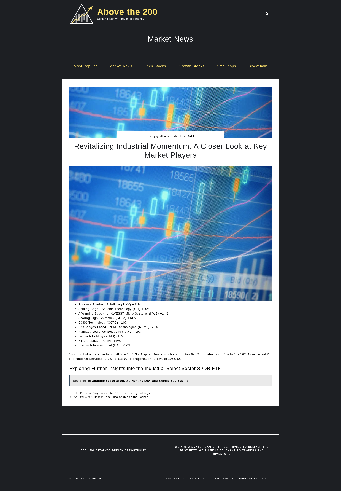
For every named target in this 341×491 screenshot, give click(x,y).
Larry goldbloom (159, 136)
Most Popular (85, 66)
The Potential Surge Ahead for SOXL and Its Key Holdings (111, 393)
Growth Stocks (191, 66)
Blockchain (257, 66)
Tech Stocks (155, 66)
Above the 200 (127, 12)
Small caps (226, 66)
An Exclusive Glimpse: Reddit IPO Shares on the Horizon (110, 396)
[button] (267, 14)
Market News (120, 66)
